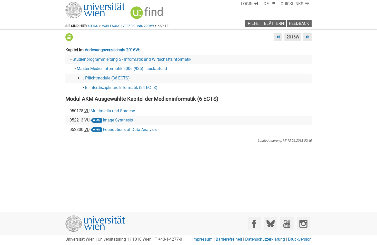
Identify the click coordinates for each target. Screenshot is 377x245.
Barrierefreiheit (229, 239)
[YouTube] (286, 223)
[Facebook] (254, 223)
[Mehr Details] (69, 37)
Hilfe (253, 23)
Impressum (202, 239)
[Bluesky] (270, 223)
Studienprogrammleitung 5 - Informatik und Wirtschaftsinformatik (132, 59)
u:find (93, 26)
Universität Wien (83, 4)
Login (247, 3)
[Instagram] (303, 223)
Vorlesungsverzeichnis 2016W (112, 49)
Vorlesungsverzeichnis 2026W (128, 26)
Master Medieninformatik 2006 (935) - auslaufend (122, 68)
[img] (147, 14)
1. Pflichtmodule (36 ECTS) (105, 78)
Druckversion (300, 239)
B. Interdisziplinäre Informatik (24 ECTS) (121, 87)
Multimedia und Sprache (113, 110)
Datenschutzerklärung (265, 239)
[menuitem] (269, 3)
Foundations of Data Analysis (130, 129)
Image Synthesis (118, 120)
